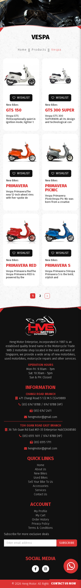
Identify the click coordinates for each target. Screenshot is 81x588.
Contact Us (40, 494)
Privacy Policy (40, 523)
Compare (23, 88)
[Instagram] (45, 568)
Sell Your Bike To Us (40, 482)
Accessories (40, 486)
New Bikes (40, 473)
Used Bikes (41, 477)
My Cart (40, 515)
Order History (40, 519)
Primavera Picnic (56, 188)
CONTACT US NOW (63, 583)
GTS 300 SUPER (59, 110)
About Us (40, 469)
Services (40, 490)
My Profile (40, 511)
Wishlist (22, 97)
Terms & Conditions (40, 528)
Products (39, 49)
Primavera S (57, 265)
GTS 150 (13, 110)
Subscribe (66, 543)
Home (22, 49)
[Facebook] (35, 568)
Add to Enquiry (23, 71)
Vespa (56, 49)
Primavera (17, 186)
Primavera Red (21, 265)
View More (23, 79)
